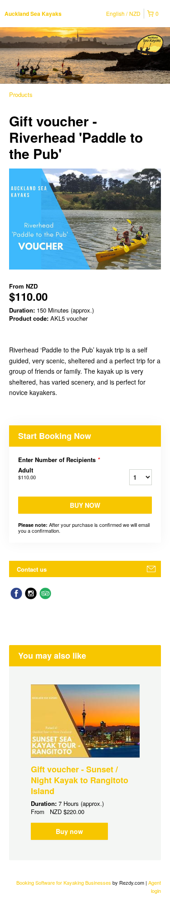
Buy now (85, 505)
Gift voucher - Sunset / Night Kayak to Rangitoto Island (79, 780)
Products (21, 94)
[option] (85, 762)
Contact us (32, 569)
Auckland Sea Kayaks (33, 14)
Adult (27, 473)
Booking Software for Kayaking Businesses (64, 882)
